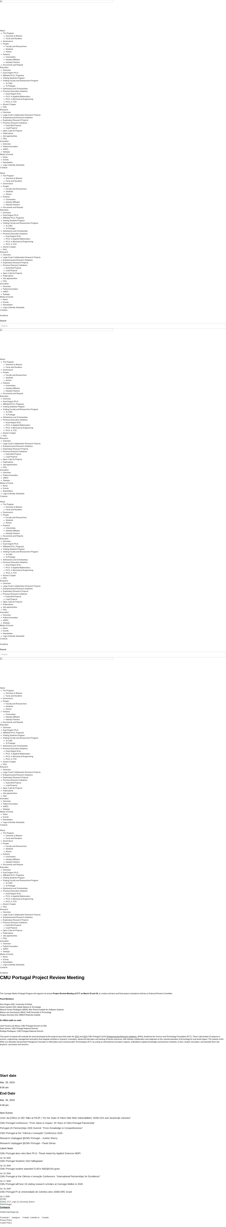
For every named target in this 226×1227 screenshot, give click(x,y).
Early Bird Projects (13, 125)
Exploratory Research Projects (15, 120)
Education (4, 67)
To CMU (9, 83)
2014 (85, 1037)
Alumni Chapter (9, 104)
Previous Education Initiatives (15, 91)
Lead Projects (11, 128)
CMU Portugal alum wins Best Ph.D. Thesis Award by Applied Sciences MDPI (40, 1153)
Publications (8, 133)
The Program (8, 33)
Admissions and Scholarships (15, 89)
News (5, 157)
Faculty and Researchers (16, 46)
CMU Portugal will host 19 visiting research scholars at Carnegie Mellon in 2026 (41, 1184)
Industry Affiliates (13, 60)
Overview (7, 70)
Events (6, 160)
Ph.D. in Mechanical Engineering (19, 99)
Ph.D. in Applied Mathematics (18, 97)
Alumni (9, 52)
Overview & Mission (14, 36)
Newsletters (8, 162)
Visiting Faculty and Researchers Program (20, 81)
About (2, 31)
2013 (77, 1037)
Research (4, 110)
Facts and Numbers (14, 39)
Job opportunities (10, 136)
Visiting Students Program (14, 78)
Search (3, 321)
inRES (5, 149)
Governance (8, 41)
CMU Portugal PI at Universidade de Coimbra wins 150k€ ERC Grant (36, 1192)
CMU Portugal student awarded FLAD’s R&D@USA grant (30, 1168)
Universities (11, 57)
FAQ (5, 107)
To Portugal (10, 86)
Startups (6, 152)
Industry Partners (13, 62)
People (6, 44)
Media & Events (6, 154)
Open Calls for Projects (12, 131)
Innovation (4, 141)
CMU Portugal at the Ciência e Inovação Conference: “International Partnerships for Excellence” (50, 1176)
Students (9, 49)
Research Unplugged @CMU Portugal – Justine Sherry (28, 1138)
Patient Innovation (10, 147)
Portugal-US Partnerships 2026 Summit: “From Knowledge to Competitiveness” (41, 1128)
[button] (113, 318)
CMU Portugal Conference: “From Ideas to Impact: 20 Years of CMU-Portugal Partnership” (47, 1123)
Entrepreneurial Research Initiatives (18, 118)
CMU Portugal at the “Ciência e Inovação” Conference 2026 (31, 1133)
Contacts (3, 168)
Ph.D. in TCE (11, 102)
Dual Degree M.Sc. (14, 94)
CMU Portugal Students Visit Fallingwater (21, 1161)
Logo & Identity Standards (13, 165)
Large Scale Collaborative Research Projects (21, 115)
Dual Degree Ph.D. (11, 73)
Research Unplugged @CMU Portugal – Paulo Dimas (28, 1143)
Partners (6, 54)
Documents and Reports (13, 65)
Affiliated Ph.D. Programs (13, 75)
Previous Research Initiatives (15, 123)
